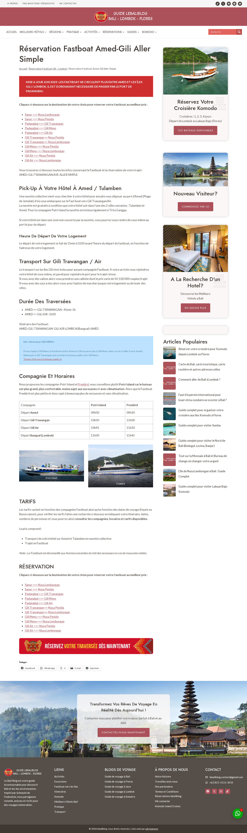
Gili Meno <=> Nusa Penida (41, 146)
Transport (60, 811)
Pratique (59, 806)
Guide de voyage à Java (118, 786)
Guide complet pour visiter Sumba (199, 425)
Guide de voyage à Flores (119, 781)
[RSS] (240, 4)
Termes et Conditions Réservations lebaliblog (168, 794)
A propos (12, 3)
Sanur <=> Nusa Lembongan (42, 114)
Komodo (59, 796)
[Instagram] (234, 4)
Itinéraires (60, 791)
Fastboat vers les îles (66, 786)
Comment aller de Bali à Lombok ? (199, 379)
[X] (214, 791)
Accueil (11, 32)
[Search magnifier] (239, 32)
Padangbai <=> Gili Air (39, 132)
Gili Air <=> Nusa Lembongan (43, 160)
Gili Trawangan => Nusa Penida (44, 137)
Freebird (83, 384)
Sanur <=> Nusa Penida (39, 119)
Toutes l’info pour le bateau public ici (42, 359)
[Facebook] (229, 4)
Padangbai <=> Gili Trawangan (44, 123)
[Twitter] (223, 4)
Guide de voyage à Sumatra (120, 796)
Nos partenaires (164, 786)
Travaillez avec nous (166, 781)
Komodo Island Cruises (167, 806)
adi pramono (151, 828)
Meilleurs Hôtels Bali (66, 801)
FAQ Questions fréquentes (39, 3)
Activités (59, 776)
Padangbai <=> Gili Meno (40, 128)
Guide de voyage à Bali (117, 776)
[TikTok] (218, 4)
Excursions (60, 781)
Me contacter (67, 3)
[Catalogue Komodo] (195, 71)
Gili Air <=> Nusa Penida (40, 155)
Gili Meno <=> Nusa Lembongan (44, 151)
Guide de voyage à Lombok (119, 791)
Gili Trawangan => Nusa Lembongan (47, 142)
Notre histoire (163, 776)
